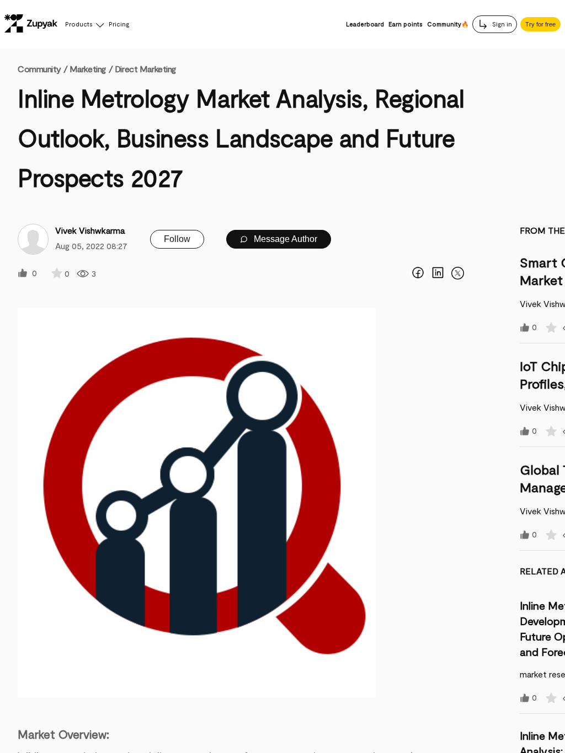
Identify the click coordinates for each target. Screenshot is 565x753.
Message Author (284, 239)
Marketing (88, 68)
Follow (177, 239)
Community (42, 68)
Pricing (119, 24)
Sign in (501, 24)
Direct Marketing (145, 68)
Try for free (540, 24)
